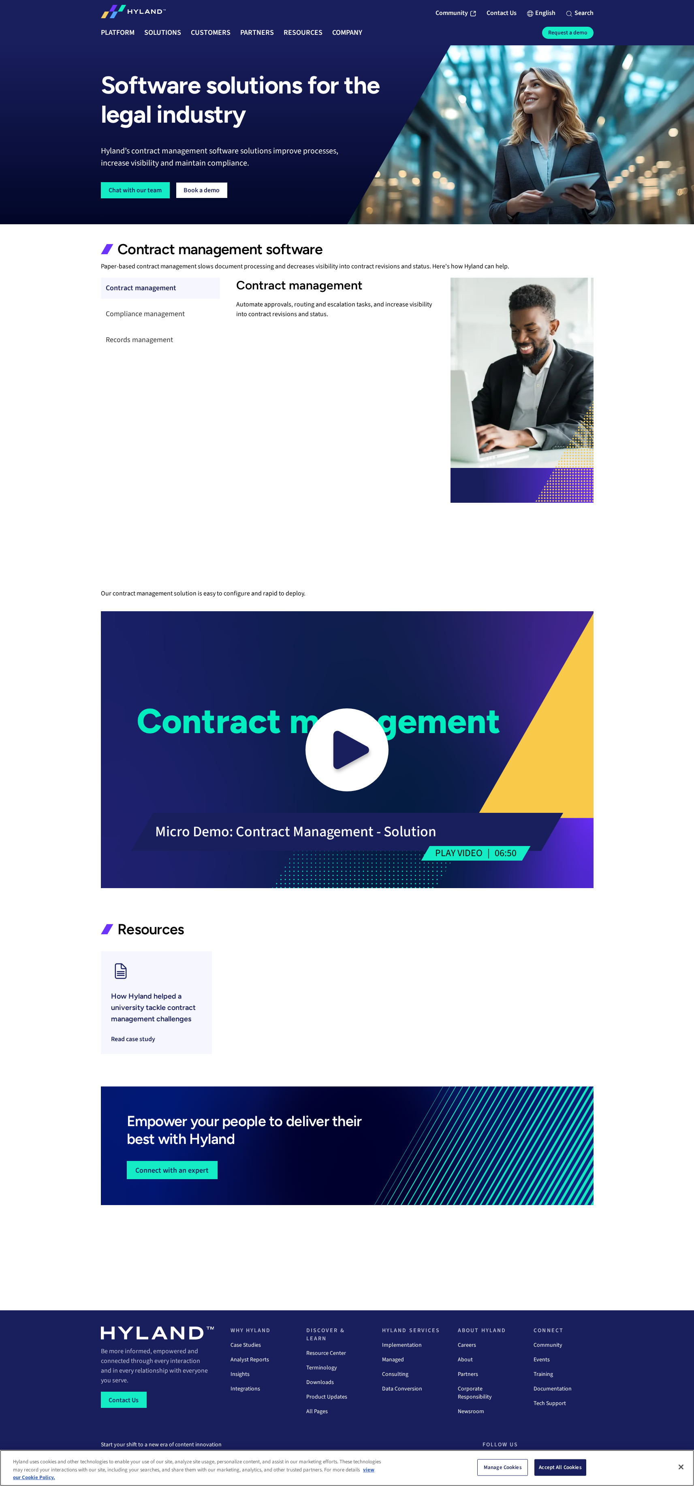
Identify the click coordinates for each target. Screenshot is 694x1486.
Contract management (141, 288)
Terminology (321, 1368)
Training (543, 1374)
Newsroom (471, 1411)
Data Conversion (402, 1389)
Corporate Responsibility (475, 1393)
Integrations (245, 1389)
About (465, 1360)
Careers (467, 1345)
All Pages (317, 1411)
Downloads (320, 1382)
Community (548, 1345)
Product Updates (326, 1397)
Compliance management (145, 314)
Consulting (395, 1374)
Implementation (402, 1345)
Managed (393, 1360)
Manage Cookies (503, 1467)
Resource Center (326, 1353)
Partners (468, 1374)
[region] (347, 1468)
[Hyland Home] (133, 13)
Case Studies (246, 1345)
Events (542, 1360)
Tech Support (550, 1403)
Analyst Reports (250, 1360)
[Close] (681, 1467)
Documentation (553, 1389)
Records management (139, 340)
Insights (240, 1374)
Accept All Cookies (560, 1467)
